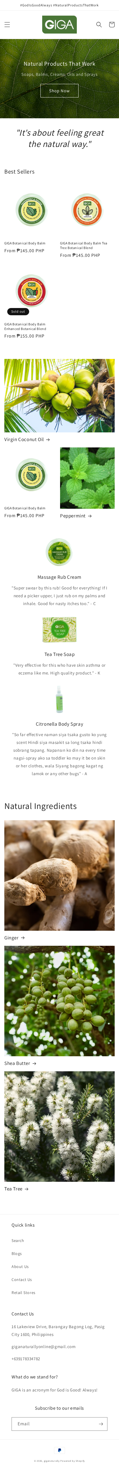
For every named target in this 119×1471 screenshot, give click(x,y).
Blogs (17, 1253)
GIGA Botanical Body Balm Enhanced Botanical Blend (25, 326)
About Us (20, 1266)
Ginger (11, 937)
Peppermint (73, 516)
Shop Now (59, 90)
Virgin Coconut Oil (24, 439)
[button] (7, 24)
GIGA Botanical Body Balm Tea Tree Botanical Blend (83, 245)
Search (18, 1240)
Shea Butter (17, 1063)
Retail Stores (24, 1292)
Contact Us (22, 1279)
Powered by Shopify (72, 1460)
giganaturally (52, 1460)
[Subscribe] (100, 1424)
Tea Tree (13, 1189)
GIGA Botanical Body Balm (24, 243)
